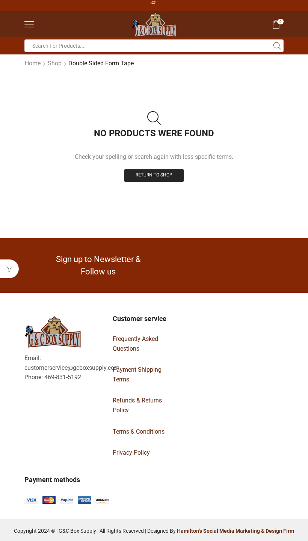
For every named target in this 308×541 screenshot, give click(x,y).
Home (33, 63)
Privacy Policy (131, 452)
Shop (55, 63)
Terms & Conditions (139, 431)
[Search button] (277, 46)
